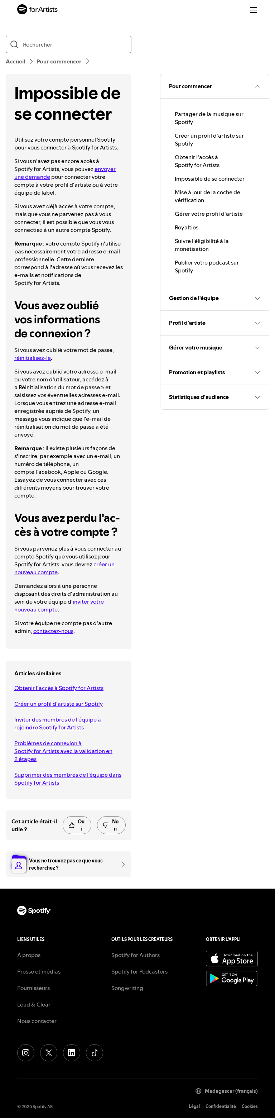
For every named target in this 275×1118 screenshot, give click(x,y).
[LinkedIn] (71, 1052)
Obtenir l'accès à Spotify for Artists (58, 688)
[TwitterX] (48, 1052)
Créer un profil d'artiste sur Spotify (58, 704)
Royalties (186, 227)
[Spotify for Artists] (37, 10)
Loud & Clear (33, 1004)
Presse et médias (39, 971)
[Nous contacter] (121, 864)
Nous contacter (37, 1021)
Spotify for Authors (135, 955)
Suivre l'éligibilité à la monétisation (202, 245)
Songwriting (127, 988)
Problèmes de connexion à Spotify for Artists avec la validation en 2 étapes (63, 751)
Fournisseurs (33, 988)
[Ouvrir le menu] (253, 10)
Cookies (250, 1106)
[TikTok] (94, 1052)
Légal (194, 1106)
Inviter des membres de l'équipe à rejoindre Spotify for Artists (57, 723)
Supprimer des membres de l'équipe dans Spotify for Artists (67, 778)
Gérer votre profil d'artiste (209, 214)
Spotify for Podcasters (139, 971)
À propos (28, 955)
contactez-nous (53, 631)
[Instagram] (25, 1052)
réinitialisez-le (32, 358)
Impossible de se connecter (210, 178)
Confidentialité (221, 1106)
